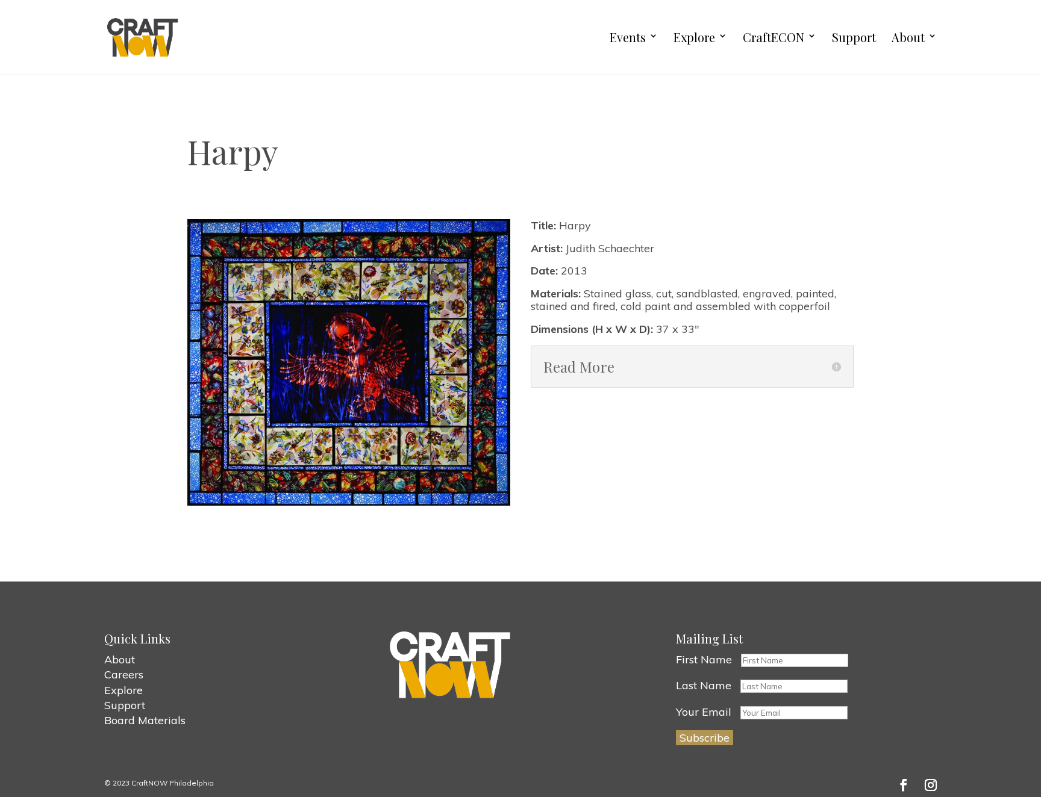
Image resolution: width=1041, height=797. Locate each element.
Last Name (703, 685)
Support (854, 37)
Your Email (703, 712)
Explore (694, 37)
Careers (123, 674)
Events (628, 37)
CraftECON (773, 37)
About (908, 37)
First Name (704, 659)
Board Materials (145, 720)
